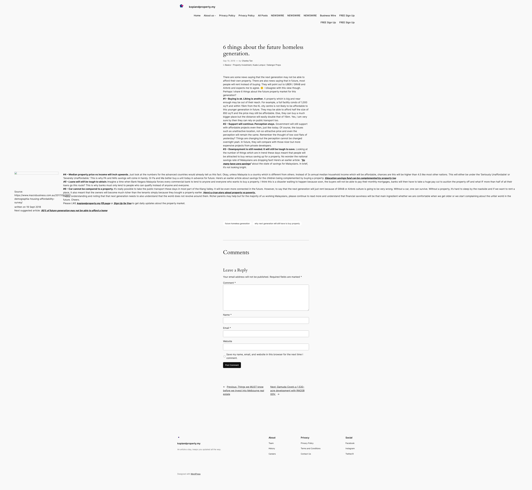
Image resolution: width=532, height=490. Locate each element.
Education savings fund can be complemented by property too (360, 178)
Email (227, 328)
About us (209, 15)
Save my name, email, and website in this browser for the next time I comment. (264, 356)
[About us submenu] (215, 15)
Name (227, 314)
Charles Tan (247, 61)
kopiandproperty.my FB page (93, 203)
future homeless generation (237, 223)
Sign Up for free (122, 203)
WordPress (195, 474)
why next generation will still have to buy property (277, 223)
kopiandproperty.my (202, 6)
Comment (229, 282)
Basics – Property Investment (238, 65)
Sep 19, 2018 (229, 61)
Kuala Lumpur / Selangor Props (267, 65)
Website (227, 341)
